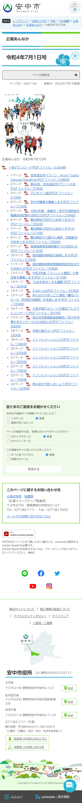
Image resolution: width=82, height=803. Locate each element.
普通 (41, 418)
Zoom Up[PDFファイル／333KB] (55, 290)
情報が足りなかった (22, 422)
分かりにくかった (21, 441)
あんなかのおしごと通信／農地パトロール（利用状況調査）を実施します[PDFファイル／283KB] (45, 300)
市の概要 (64, 21)
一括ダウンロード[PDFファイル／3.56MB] (37, 167)
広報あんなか (34, 24)
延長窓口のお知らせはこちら (30, 738)
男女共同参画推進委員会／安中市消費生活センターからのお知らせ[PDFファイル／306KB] (45, 322)
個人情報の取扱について (55, 609)
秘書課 (28, 496)
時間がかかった (20, 459)
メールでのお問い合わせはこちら (29, 516)
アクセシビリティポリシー (30, 616)
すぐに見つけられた (22, 454)
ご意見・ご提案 (42, 623)
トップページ (20, 21)
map (70, 688)
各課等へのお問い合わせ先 (29, 747)
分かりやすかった (21, 436)
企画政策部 (14, 496)
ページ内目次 (41, 75)
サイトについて (21, 609)
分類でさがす (39, 21)
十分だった (17, 418)
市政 (53, 21)
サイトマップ (60, 616)
